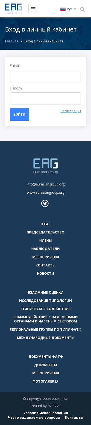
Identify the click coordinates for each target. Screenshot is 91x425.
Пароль (16, 88)
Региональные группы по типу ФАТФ (46, 329)
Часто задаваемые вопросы (34, 417)
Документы (45, 364)
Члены (45, 240)
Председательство (45, 232)
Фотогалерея (45, 381)
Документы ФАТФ (45, 356)
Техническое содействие (45, 308)
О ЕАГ (45, 224)
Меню (33, 8)
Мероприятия (45, 257)
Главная (11, 41)
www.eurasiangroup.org (45, 192)
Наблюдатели (45, 248)
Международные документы (45, 337)
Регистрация (70, 111)
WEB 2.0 (54, 405)
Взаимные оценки (45, 292)
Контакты (45, 265)
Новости (45, 273)
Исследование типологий (45, 300)
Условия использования (45, 412)
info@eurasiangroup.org (46, 184)
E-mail (15, 66)
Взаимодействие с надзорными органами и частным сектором (45, 319)
